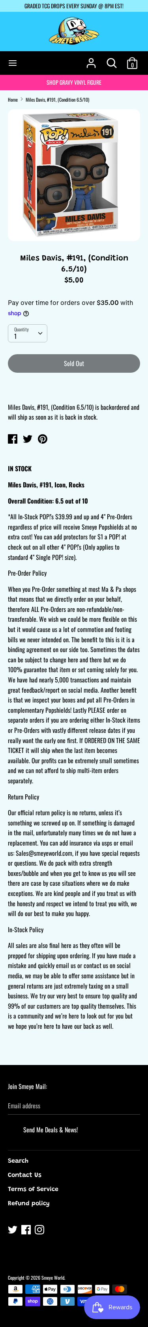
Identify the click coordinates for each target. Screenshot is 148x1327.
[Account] (91, 60)
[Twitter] (13, 1231)
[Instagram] (40, 1231)
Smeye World (52, 1277)
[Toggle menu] (12, 63)
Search (18, 1161)
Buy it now (74, 387)
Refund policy (29, 1204)
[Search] (112, 60)
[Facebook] (26, 1231)
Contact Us (24, 1175)
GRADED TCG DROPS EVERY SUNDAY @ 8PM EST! (74, 6)
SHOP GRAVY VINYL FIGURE (74, 82)
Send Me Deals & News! (50, 1129)
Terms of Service (33, 1189)
